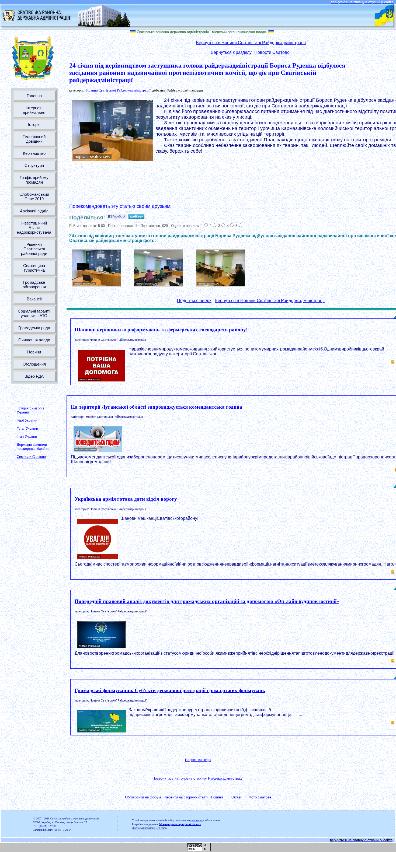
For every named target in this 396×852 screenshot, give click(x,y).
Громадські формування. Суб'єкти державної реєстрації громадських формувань (170, 690)
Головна (34, 95)
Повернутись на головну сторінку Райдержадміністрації (198, 778)
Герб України (27, 420)
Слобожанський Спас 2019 (34, 196)
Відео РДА (34, 376)
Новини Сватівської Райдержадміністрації (118, 90)
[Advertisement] (251, 181)
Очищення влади (34, 340)
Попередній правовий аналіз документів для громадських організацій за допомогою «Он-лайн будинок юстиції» (207, 601)
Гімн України (27, 436)
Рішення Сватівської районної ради (34, 249)
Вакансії (34, 299)
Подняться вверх (194, 300)
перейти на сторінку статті (186, 797)
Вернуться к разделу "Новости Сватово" (251, 52)
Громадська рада (34, 327)
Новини (34, 352)
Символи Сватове (31, 457)
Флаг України (27, 428)
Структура (34, 165)
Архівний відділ (34, 211)
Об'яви (236, 797)
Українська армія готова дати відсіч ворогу (126, 499)
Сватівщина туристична (34, 267)
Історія (34, 124)
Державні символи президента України (32, 447)
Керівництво (34, 153)
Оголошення (34, 364)
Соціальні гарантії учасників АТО (34, 313)
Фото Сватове (260, 797)
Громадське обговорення (34, 284)
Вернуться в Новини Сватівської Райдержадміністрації (251, 42)
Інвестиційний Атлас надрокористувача (34, 227)
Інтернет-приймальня (34, 110)
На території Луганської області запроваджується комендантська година (156, 407)
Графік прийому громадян (34, 179)
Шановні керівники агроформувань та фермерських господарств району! (161, 329)
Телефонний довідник (34, 138)
